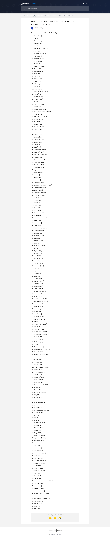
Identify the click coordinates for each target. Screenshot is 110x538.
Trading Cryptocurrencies (36, 16)
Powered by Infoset (56, 534)
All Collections (25, 16)
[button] (30, 23)
